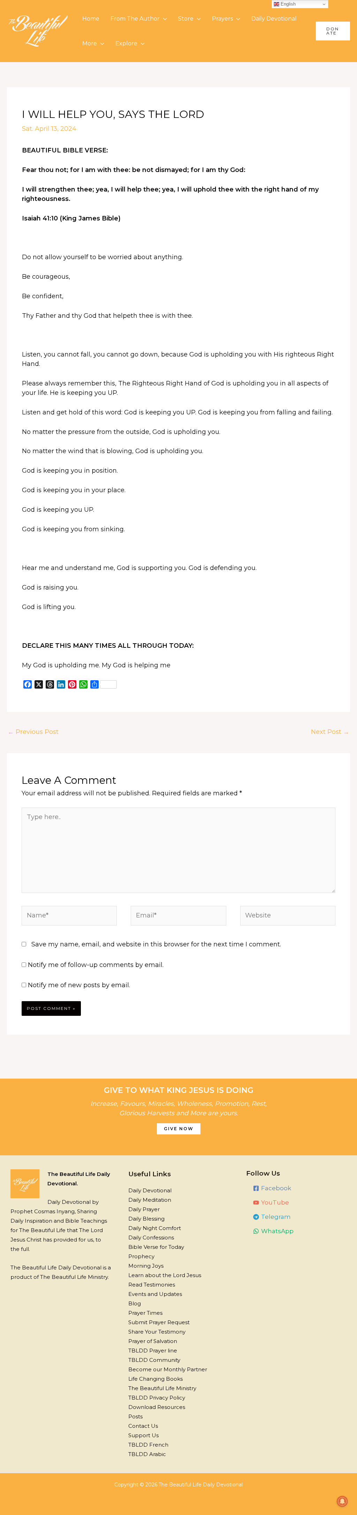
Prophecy (141, 1256)
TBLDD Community (154, 1360)
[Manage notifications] (342, 1501)
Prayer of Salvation (152, 1341)
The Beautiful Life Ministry (162, 1388)
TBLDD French (148, 1444)
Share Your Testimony (156, 1331)
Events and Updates (155, 1294)
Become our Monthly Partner (167, 1369)
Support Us (143, 1435)
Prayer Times (145, 1313)
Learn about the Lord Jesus (164, 1275)
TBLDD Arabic (147, 1454)
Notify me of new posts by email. (79, 985)
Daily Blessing (146, 1218)
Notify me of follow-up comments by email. (96, 965)
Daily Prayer (144, 1209)
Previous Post (33, 732)
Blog (134, 1303)
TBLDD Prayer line (152, 1350)
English (287, 4)
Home (90, 18)
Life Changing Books (155, 1378)
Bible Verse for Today (156, 1247)
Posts (135, 1416)
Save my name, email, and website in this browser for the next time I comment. (156, 944)
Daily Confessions (151, 1237)
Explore (126, 43)
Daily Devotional (274, 18)
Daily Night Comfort (154, 1228)
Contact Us (143, 1426)
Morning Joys (146, 1265)
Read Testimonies (151, 1284)
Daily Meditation (149, 1200)
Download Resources (156, 1407)
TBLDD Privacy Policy (156, 1397)
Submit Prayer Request (159, 1322)
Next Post (330, 732)
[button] (333, 31)
